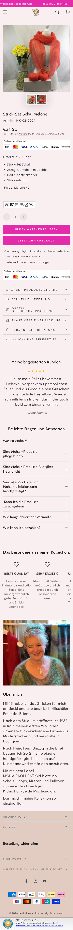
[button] (57, 12)
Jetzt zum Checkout (36, 240)
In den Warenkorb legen (36, 229)
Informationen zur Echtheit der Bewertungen (39, 926)
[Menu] (5, 12)
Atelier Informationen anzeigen (28, 262)
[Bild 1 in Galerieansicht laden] (31, 99)
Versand (23, 133)
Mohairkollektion (29, 913)
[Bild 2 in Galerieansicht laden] (41, 99)
